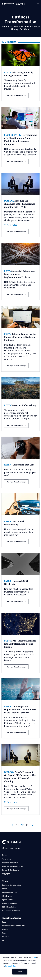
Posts (4, 933)
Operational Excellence (11, 910)
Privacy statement (9, 863)
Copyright (6, 874)
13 (27, 825)
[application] (20, 965)
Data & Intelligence (9, 903)
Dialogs (5, 929)
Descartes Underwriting (20, 405)
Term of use (6, 859)
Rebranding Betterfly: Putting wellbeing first (19, 74)
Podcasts (5, 936)
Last (32, 825)
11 (17, 825)
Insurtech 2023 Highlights (16, 582)
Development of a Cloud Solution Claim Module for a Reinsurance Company (20, 139)
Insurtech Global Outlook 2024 (14, 925)
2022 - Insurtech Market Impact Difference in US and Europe (20, 643)
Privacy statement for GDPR (12, 866)
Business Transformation (16, 95)
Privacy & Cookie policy (11, 870)
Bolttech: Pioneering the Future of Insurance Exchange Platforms (20, 337)
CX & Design (7, 896)
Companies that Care (19, 464)
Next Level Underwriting (14, 523)
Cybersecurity (7, 900)
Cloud (4, 889)
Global (12, 848)
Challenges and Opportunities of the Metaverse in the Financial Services (20, 709)
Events (4, 940)
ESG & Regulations (9, 907)
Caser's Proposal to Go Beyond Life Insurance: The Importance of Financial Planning (20, 777)
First (12, 825)
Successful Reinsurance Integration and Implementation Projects (20, 274)
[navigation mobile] (37, 4)
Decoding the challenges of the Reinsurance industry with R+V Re (19, 203)
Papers (5, 922)
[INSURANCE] (7, 4)
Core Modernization (9, 892)
